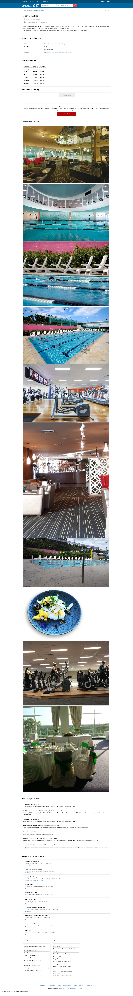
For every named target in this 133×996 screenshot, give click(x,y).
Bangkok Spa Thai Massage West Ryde (36, 915)
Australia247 (30, 5)
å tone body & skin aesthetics (33, 869)
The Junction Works (58, 969)
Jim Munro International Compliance (62, 966)
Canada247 (82, 988)
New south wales (28, 10)
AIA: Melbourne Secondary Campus (62, 961)
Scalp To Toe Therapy (31, 876)
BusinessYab (61, 988)
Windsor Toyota (57, 956)
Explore (32, 1)
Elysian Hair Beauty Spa (32, 861)
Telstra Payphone (31, 952)
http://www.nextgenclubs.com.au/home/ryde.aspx (58, 52)
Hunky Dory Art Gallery (32, 960)
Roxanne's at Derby (32, 958)
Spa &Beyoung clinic (31, 892)
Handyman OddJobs (32, 965)
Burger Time (56, 959)
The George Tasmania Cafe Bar (33, 970)
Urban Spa (28, 930)
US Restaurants (72, 988)
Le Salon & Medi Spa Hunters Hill (35, 907)
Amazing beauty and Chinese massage (62, 964)
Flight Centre (56, 946)
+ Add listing (51, 985)
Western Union (31, 950)
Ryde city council (36, 10)
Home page (25, 1)
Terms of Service (79, 985)
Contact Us (45, 1)
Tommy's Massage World (32, 923)
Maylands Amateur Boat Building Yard (62, 953)
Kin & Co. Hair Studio (32, 955)
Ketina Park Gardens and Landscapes (62, 975)
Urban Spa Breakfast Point (33, 900)
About (38, 1)
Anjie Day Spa (29, 884)
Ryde (42, 10)
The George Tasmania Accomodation (36, 968)
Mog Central (56, 951)
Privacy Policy (67, 985)
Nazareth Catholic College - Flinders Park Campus (65, 948)
